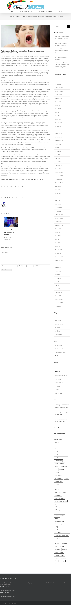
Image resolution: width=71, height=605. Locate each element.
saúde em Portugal (59, 555)
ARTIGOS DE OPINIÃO (61, 317)
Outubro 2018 (58, 221)
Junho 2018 (58, 235)
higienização (58, 507)
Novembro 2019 (59, 176)
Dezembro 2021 (59, 87)
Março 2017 (58, 288)
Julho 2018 (57, 232)
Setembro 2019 (59, 183)
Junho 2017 (58, 278)
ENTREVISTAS (59, 324)
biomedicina (64, 466)
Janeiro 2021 (58, 126)
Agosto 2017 (58, 271)
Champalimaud (58, 475)
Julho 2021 (57, 105)
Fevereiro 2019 (58, 207)
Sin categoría (58, 334)
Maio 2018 (57, 239)
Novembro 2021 (59, 91)
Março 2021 (58, 119)
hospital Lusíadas (59, 515)
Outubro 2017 (58, 264)
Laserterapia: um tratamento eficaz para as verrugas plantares (62, 57)
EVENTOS (57, 327)
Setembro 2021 (59, 98)
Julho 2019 (57, 190)
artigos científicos (59, 463)
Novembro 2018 (59, 218)
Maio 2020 (57, 154)
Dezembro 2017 (59, 257)
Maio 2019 (57, 197)
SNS (56, 561)
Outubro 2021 (58, 94)
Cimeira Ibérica (58, 478)
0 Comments (40, 179)
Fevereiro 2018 (58, 250)
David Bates (58, 492)
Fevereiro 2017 (58, 292)
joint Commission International (59, 531)
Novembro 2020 (59, 133)
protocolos (57, 549)
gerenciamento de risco (61, 501)
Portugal (62, 546)
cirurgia (66, 478)
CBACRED (57, 472)
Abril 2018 (57, 243)
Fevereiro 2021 (58, 123)
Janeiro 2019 (58, 211)
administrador (58, 460)
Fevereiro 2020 (58, 165)
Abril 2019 (57, 200)
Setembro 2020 (59, 140)
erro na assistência (59, 498)
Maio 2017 (57, 281)
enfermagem (58, 495)
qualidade (64, 549)
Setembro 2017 (59, 267)
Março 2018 (58, 246)
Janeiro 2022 (58, 84)
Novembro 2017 (59, 260)
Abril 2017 (57, 285)
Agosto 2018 (58, 228)
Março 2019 (58, 204)
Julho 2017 (57, 274)
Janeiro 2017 (58, 295)
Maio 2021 (57, 112)
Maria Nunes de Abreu (7, 179)
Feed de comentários (60, 352)
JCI (56, 527)
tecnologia (62, 561)
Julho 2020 (57, 147)
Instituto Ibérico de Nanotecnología (59, 523)
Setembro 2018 (59, 225)
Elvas (64, 492)
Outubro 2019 (58, 179)
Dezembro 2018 (59, 214)
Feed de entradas (59, 349)
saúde (61, 552)
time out (57, 564)
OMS (56, 546)
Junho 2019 (58, 193)
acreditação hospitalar (60, 454)
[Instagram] (56, 366)
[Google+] (60, 366)
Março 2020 (58, 161)
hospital (57, 512)
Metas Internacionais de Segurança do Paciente (61, 542)
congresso (57, 484)
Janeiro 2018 (58, 253)
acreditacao (58, 452)
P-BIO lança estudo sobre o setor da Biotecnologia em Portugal (62, 38)
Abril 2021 (57, 116)
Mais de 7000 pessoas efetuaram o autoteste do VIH (61, 50)
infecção (57, 518)
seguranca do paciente (60, 558)
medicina (57, 538)
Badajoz (57, 466)
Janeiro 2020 (58, 168)
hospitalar (63, 512)
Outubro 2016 (58, 306)
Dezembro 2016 (59, 299)
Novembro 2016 (59, 302)
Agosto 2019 (58, 186)
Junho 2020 (58, 151)
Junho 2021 (58, 109)
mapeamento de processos (61, 535)
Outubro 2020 (58, 137)
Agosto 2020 (58, 144)
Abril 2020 (57, 158)
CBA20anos (62, 469)
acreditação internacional (61, 457)
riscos (56, 552)
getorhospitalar (58, 504)
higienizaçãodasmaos (60, 510)
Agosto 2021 (58, 101)
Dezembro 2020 (59, 130)
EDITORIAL (58, 320)
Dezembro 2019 (59, 172)
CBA (56, 469)
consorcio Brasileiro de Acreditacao (60, 488)
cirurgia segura (58, 481)
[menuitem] (14, 12)
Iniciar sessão (58, 345)
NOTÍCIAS (33, 179)
